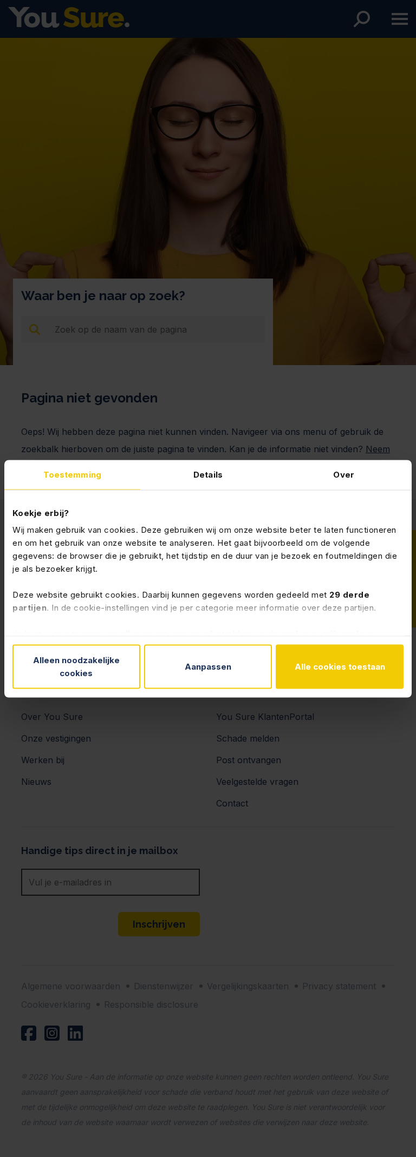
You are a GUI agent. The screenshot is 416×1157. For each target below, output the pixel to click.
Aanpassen (208, 666)
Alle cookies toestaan (340, 666)
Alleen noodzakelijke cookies (76, 666)
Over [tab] (343, 474)
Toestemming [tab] (72, 474)
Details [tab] (208, 474)
